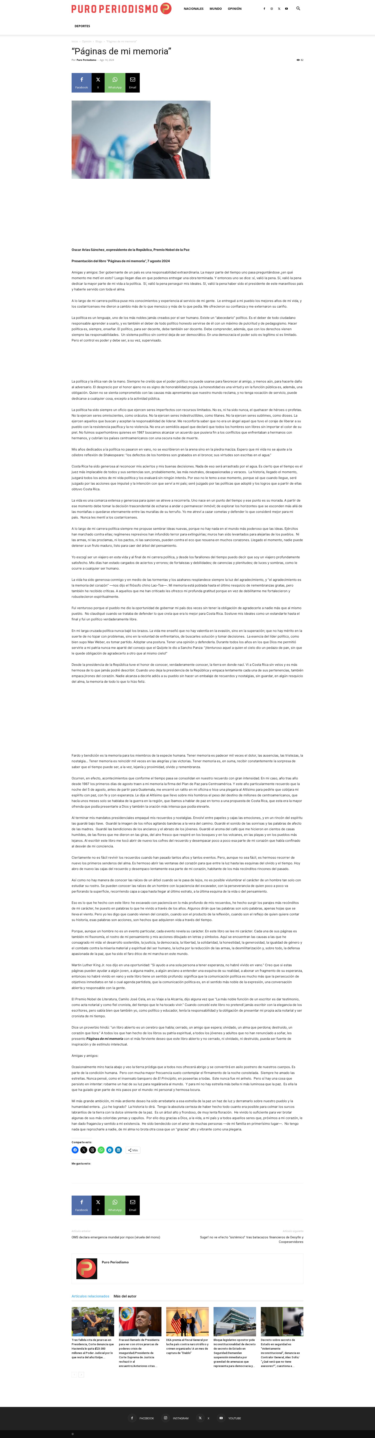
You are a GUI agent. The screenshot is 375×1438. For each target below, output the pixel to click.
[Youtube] (286, 8)
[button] (298, 9)
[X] (279, 8)
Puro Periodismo (86, 59)
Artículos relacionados (90, 1296)
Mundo (216, 9)
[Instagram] (271, 8)
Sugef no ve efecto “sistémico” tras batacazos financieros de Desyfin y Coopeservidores (251, 1239)
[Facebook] (264, 8)
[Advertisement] (187, 214)
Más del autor (125, 1296)
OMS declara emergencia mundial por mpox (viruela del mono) (116, 1237)
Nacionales (194, 9)
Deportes (82, 26)
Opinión (235, 9)
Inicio (75, 41)
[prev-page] (74, 1374)
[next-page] (81, 1374)
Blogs (98, 41)
